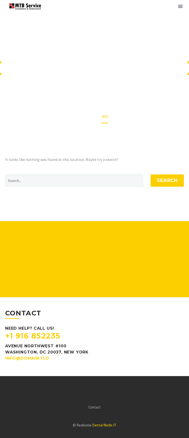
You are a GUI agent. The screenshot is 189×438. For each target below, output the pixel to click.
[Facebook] (91, 390)
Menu (180, 6)
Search (167, 180)
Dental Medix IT (104, 425)
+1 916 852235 (33, 335)
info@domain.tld (27, 358)
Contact (94, 407)
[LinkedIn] (98, 390)
